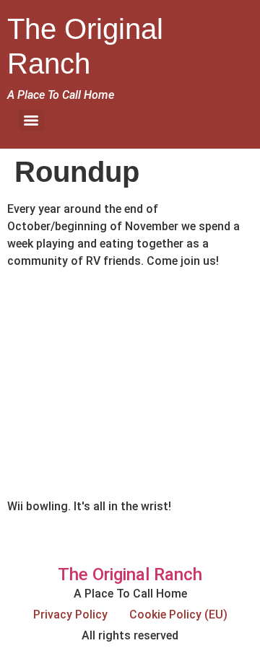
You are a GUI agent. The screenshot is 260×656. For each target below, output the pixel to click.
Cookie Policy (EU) (178, 614)
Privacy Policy (70, 614)
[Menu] (31, 120)
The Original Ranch (130, 574)
